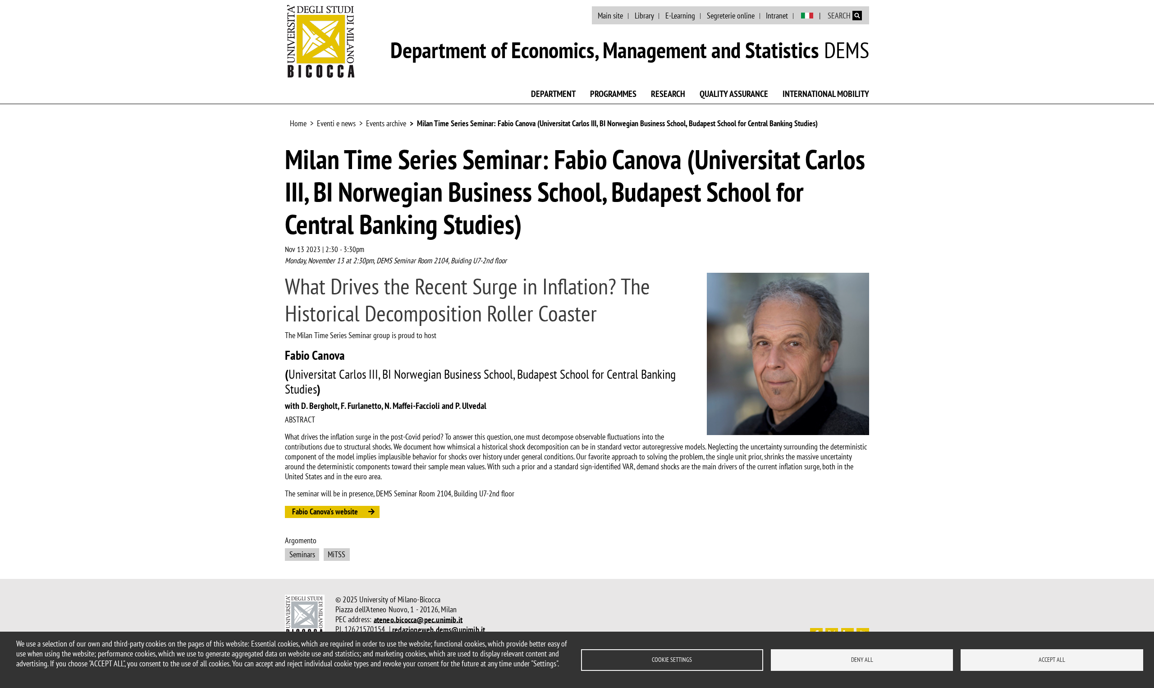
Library (644, 15)
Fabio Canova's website (325, 511)
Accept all (1052, 660)
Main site (610, 15)
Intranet (777, 15)
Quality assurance (734, 94)
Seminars (302, 554)
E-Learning (680, 15)
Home (298, 123)
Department (553, 94)
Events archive (386, 123)
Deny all (862, 660)
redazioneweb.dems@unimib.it (438, 629)
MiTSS (336, 554)
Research (668, 94)
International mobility (826, 94)
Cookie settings (672, 660)
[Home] (321, 41)
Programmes (613, 94)
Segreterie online (731, 15)
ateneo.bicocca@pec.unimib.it (418, 619)
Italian (807, 15)
